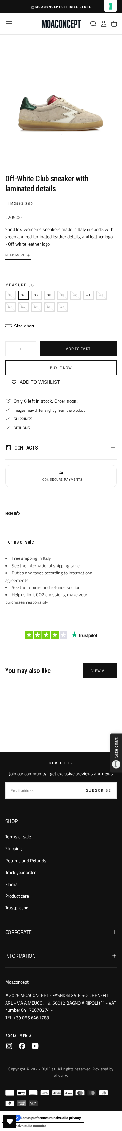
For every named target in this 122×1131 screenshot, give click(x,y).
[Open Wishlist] (9, 1121)
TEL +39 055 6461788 (27, 1017)
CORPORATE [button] (18, 932)
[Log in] (104, 24)
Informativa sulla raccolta (25, 1126)
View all (100, 670)
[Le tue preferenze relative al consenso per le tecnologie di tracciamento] (110, 6)
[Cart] (114, 24)
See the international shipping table (46, 565)
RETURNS (22, 428)
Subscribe (98, 790)
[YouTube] (35, 1046)
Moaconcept (17, 982)
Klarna (11, 884)
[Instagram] (9, 1046)
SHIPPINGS (23, 419)
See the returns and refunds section (46, 587)
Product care (17, 895)
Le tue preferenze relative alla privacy (51, 1118)
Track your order (20, 872)
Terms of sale (18, 836)
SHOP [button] (11, 821)
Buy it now (61, 367)
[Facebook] (22, 1046)
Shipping (13, 848)
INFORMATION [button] (20, 956)
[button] (9, 24)
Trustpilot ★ (16, 907)
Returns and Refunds (25, 860)
